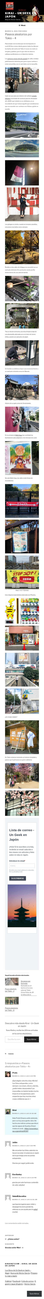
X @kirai (8, 1281)
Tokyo (11, 1054)
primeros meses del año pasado (17, 59)
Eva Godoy (17, 1174)
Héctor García (29, 1284)
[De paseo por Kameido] (29, 987)
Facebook (16, 1281)
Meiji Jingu (18, 435)
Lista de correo (28, 1281)
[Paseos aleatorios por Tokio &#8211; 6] (12, 1001)
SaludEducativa (19, 1196)
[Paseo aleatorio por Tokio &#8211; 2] (12, 981)
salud (35, 1209)
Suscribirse (31, 1039)
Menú (23, 25)
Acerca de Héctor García (20, 1273)
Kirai (24, 31)
